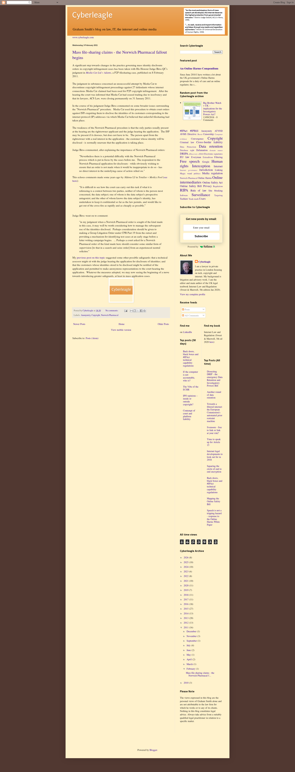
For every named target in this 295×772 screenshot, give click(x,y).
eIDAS (200, 154)
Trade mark (194, 198)
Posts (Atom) (92, 338)
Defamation (202, 150)
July (189, 645)
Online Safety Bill (191, 186)
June (189, 650)
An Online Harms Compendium (199, 68)
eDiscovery (193, 154)
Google (205, 161)
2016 (186, 604)
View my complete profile (192, 294)
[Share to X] (138, 310)
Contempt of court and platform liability (189, 415)
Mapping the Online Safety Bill (213, 501)
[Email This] (131, 310)
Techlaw (184, 198)
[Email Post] (125, 310)
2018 (186, 594)
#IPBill (194, 131)
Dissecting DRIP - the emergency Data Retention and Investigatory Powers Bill (214, 378)
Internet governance (188, 170)
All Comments (191, 315)
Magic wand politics (190, 173)
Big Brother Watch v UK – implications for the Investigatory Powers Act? (212, 108)
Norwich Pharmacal (109, 315)
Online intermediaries (201, 179)
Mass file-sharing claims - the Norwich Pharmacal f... (200, 674)
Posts (187, 309)
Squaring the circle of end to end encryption (214, 468)
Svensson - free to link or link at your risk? (214, 430)
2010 (186, 682)
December (192, 631)
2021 (186, 580)
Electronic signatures (213, 153)
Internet (218, 166)
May (189, 654)
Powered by (193, 246)
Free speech (190, 161)
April (189, 659)
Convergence (197, 138)
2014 (186, 613)
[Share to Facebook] (141, 310)
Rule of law (198, 190)
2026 (186, 557)
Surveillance (201, 194)
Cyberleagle (92, 15)
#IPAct (183, 131)
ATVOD (219, 130)
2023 (186, 571)
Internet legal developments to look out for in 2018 (215, 455)
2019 (186, 590)
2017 (186, 599)
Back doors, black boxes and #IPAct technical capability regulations (190, 358)
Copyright (96, 315)
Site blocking (215, 190)
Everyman (196, 157)
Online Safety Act (212, 182)
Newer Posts (79, 324)
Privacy (207, 186)
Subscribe (201, 236)
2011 (186, 627)
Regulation (218, 186)
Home (121, 324)
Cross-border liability (209, 142)
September (192, 640)
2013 (186, 618)
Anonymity (85, 315)
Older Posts (163, 324)
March (190, 664)
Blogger (153, 750)
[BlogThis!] (134, 310)
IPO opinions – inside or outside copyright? (190, 400)
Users (202, 199)
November (192, 636)
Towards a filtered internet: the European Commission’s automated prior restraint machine (214, 412)
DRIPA (184, 153)
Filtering (218, 157)
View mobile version (121, 329)
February (191, 668)
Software (184, 195)
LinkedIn (187, 332)
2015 (186, 608)
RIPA (184, 189)
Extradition (208, 157)
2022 (186, 576)
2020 (186, 585)
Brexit (200, 134)
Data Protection (188, 146)
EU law (184, 157)
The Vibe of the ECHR (190, 388)
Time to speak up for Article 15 (214, 442)
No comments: (112, 310)
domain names (216, 150)
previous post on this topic (91, 257)
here (211, 342)
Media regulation (212, 173)
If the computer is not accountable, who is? (190, 376)
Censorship (208, 134)
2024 (186, 566)
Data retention (211, 146)
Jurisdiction (206, 170)
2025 (186, 562)
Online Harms (205, 178)
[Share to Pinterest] (144, 310)
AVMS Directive (188, 134)
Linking (219, 169)
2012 (186, 622)
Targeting (218, 195)
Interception (201, 165)
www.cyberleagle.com (83, 37)
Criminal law (187, 142)
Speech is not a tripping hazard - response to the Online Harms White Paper (214, 517)
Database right (187, 150)
